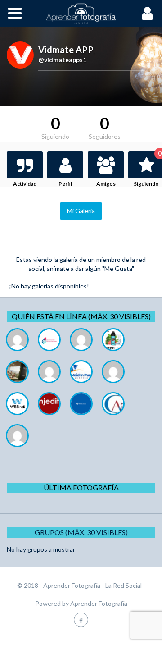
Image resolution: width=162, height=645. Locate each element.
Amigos (106, 183)
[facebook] (81, 619)
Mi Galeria (81, 211)
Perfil (65, 183)
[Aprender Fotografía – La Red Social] (81, 13)
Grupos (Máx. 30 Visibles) (81, 532)
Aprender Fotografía (98, 603)
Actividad (24, 183)
